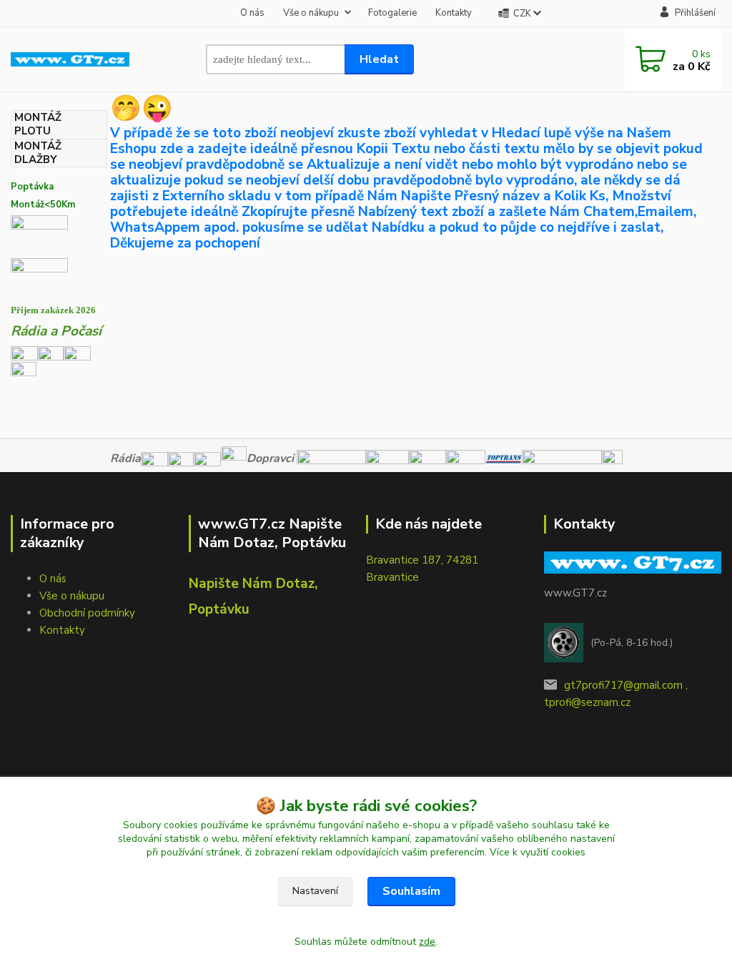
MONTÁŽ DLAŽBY (37, 153)
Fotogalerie (392, 12)
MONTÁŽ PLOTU (37, 124)
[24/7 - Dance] (77, 352)
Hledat (379, 59)
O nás (252, 12)
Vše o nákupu (311, 12)
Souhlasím (411, 891)
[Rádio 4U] (51, 352)
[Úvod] (70, 59)
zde (427, 941)
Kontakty (453, 12)
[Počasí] (23, 373)
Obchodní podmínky (87, 613)
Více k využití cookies (537, 852)
